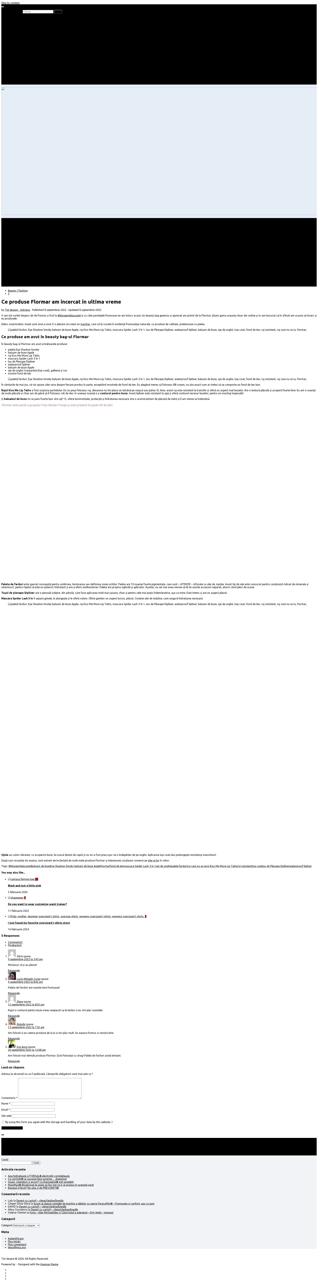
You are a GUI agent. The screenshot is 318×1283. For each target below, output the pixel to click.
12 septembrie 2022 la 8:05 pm (26, 1004)
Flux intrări (14, 1241)
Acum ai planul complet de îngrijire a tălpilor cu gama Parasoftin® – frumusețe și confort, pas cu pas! (94, 1203)
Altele (11, 53)
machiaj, (85, 324)
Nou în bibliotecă (25, 26)
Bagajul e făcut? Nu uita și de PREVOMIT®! (33, 1187)
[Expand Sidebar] (2, 1134)
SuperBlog (21, 59)
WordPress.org (17, 1247)
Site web (6, 1115)
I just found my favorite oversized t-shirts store (39, 922)
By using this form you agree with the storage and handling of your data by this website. (59, 1122)
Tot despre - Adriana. (17, 309)
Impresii (12, 65)
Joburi (18, 44)
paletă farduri (179, 866)
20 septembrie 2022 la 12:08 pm (27, 1049)
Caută (4, 1159)
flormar (105, 866)
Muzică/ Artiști (23, 77)
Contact (13, 83)
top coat (257, 866)
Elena (20, 1001)
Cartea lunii (21, 35)
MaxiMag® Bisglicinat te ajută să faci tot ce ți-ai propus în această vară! (51, 1184)
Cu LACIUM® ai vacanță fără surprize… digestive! (37, 1178)
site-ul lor (153, 860)
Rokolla (21, 1024)
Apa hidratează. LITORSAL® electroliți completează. (39, 1175)
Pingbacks (15, 945)
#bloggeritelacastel (69, 315)
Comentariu (9, 1097)
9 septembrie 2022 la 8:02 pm (25, 981)
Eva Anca (22, 1046)
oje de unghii (163, 866)
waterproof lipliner (301, 866)
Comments (15, 942)
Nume (5, 1103)
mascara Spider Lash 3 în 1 (140, 866)
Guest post (21, 62)
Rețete (12, 50)
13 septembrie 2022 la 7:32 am (26, 1027)
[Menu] (2, 6)
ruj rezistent (245, 866)
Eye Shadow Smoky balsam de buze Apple (75, 866)
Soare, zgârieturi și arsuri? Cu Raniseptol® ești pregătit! (41, 1181)
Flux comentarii (17, 1244)
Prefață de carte (17, 17)
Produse (20, 71)
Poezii (18, 29)
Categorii (6, 1225)
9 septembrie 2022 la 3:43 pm (25, 959)
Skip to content (10, 2)
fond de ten (117, 866)
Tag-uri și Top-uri (25, 38)
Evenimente (21, 80)
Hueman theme (49, 1264)
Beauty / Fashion (18, 47)
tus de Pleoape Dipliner (276, 866)
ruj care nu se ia (196, 866)
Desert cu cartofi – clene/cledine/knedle (39, 1200)
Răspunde (14, 970)
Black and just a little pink (24, 885)
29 (36, 879)
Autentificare (16, 1238)
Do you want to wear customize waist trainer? (37, 904)
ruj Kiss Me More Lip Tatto (222, 866)
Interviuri (20, 32)
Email (5, 1109)
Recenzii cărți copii (26, 23)
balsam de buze (41, 866)
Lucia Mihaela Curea (28, 978)
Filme (18, 68)
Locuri (18, 74)
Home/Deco (22, 56)
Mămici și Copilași (18, 41)
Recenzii (19, 20)
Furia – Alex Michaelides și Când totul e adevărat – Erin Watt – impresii (71, 1212)
